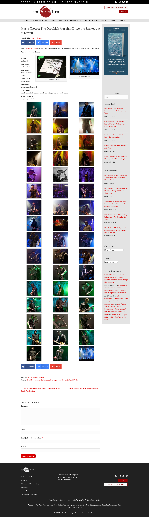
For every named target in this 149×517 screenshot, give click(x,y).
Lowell (61, 380)
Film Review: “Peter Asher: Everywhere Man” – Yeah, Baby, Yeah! (115, 111)
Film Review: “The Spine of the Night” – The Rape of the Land (115, 317)
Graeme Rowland (110, 275)
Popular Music (39, 377)
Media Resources (27, 491)
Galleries (44, 380)
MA (65, 380)
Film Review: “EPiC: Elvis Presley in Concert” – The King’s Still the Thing (115, 217)
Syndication (25, 487)
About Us (24, 480)
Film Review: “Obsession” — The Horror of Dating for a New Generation (115, 190)
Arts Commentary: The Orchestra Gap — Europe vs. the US (116, 298)
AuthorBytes (90, 513)
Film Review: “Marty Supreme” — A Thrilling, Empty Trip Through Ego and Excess (115, 230)
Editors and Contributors (29, 494)
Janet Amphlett (109, 304)
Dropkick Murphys (30, 48)
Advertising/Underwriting (30, 484)
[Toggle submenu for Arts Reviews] (42, 20)
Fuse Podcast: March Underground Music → (84, 388)
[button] (116, 7)
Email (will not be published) (32, 438)
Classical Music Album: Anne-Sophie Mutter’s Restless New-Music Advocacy (115, 124)
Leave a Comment (37, 38)
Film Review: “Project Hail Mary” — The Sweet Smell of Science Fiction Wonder (115, 177)
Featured (31, 377)
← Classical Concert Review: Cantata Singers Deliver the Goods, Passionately (40, 390)
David (106, 315)
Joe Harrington (52, 380)
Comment (25, 406)
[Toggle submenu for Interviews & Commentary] (67, 20)
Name (23, 429)
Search (116, 94)
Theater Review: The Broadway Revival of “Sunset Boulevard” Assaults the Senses (115, 204)
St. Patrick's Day (73, 380)
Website (24, 447)
